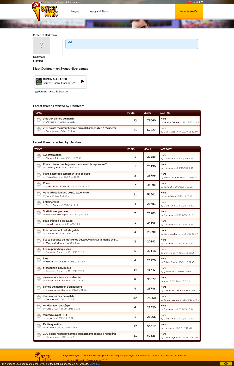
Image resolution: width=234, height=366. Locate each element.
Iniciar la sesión (189, 11)
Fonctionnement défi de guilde (61, 230)
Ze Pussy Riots (53, 167)
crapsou (168, 328)
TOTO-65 (168, 186)
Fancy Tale (171, 355)
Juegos (75, 11)
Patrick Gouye (53, 177)
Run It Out (183, 355)
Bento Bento (52, 205)
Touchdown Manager (91, 355)
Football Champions (113, 355)
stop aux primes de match (58, 118)
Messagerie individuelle (57, 268)
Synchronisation (52, 155)
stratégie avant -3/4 (55, 315)
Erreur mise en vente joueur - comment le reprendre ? (75, 164)
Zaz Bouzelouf (171, 234)
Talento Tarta (158, 355)
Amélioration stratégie (56, 305)
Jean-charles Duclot (56, 261)
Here (163, 118)
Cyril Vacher (52, 233)
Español (195, 2)
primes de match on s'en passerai (62, 287)
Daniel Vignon (171, 131)
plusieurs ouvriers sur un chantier (62, 277)
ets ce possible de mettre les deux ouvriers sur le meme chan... (80, 239)
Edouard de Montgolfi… (58, 214)
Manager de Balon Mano (137, 355)
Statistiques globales (55, 211)
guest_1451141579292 (58, 186)
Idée (45, 258)
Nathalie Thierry (54, 158)
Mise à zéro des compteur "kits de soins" (67, 174)
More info (95, 363)
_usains (167, 271)
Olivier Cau (169, 252)
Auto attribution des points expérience (66, 192)
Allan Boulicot (53, 308)
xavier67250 (170, 281)
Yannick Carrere (171, 122)
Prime (46, 183)
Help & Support (58, 91)
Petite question (52, 324)
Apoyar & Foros (99, 11)
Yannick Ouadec (53, 224)
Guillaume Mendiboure (175, 290)
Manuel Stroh (52, 242)
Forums (42, 91)
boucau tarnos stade (56, 280)
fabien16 (168, 196)
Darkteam (39, 57)
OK (226, 363)
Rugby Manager (71, 355)
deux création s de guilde (58, 221)
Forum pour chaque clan (57, 249)
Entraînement (51, 202)
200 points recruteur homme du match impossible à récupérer (79, 128)
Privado (81, 360)
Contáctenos (69, 360)
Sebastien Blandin (55, 252)
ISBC (48, 195)
